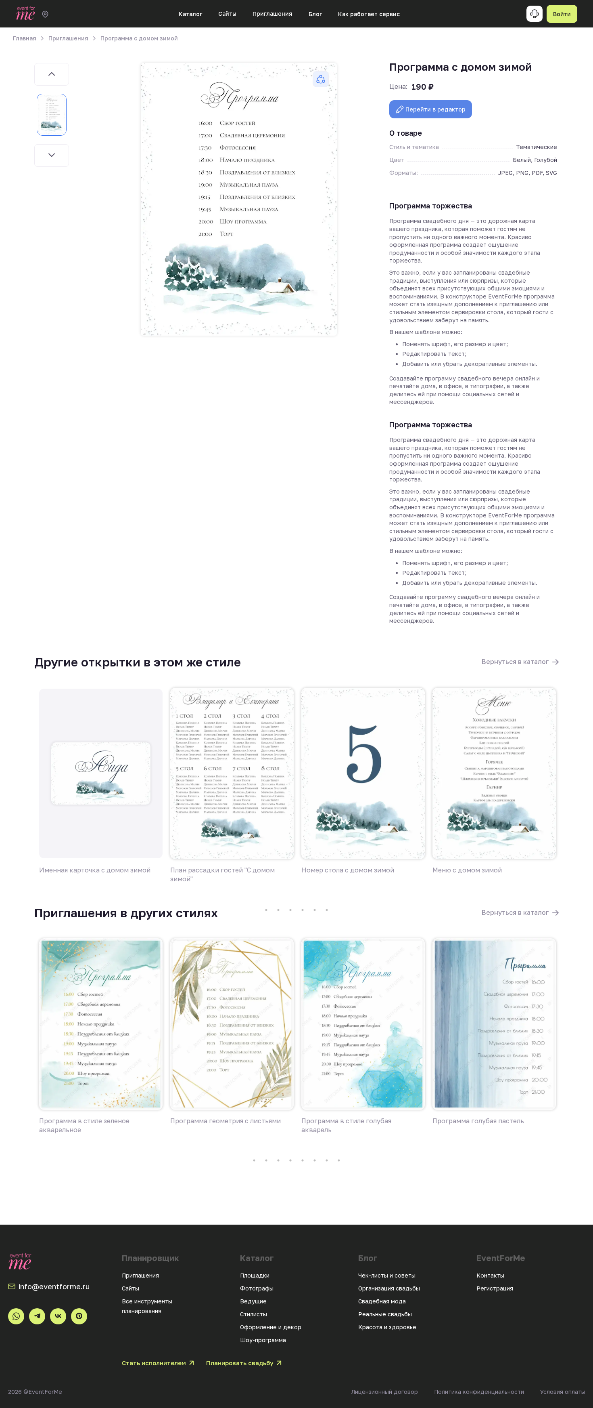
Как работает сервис (369, 14)
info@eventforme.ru (54, 1286)
